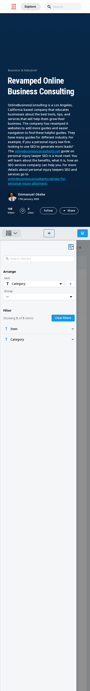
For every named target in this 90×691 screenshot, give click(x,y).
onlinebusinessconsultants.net (37, 151)
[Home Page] (14, 6)
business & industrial (22, 70)
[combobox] (63, 6)
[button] (22, 211)
